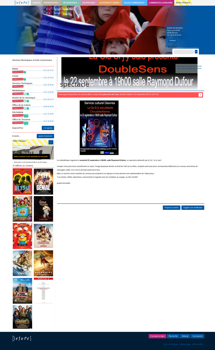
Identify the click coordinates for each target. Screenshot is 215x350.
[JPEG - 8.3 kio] (22, 291)
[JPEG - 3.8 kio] (43, 291)
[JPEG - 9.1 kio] (22, 263)
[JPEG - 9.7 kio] (22, 209)
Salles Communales (134, 3)
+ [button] (50, 142)
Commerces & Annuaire (161, 3)
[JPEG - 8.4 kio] (22, 317)
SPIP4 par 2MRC (197, 344)
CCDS (26, 116)
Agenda (36, 3)
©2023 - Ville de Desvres (171, 344)
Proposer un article (171, 207)
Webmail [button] (185, 336)
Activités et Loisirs (109, 3)
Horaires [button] (173, 40)
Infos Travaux (183, 3)
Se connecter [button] (197, 336)
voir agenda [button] (48, 128)
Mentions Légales (185, 344)
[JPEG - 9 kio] (43, 181)
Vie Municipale (70, 3)
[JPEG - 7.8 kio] (43, 263)
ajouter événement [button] (45, 136)
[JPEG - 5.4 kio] (43, 209)
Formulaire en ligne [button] (157, 336)
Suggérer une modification (192, 207)
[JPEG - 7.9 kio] (22, 236)
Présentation (51, 3)
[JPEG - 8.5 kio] (22, 181)
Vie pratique (88, 3)
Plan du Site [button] (173, 336)
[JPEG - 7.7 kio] (43, 236)
